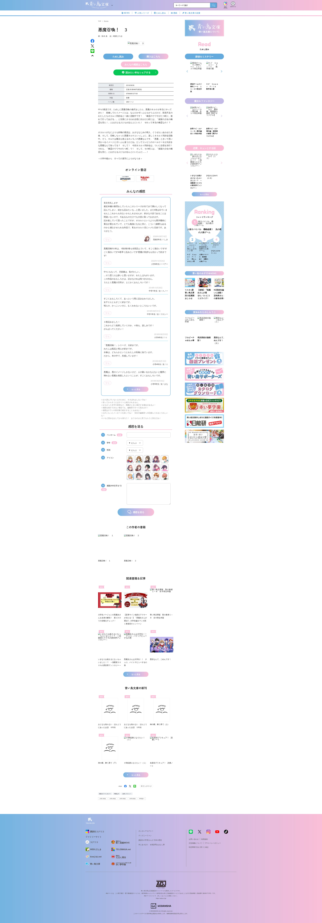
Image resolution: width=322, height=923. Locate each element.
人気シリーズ (143, 13)
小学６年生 (132, 799)
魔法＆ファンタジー (105, 794)
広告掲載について (195, 843)
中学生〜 (141, 799)
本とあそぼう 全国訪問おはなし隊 (151, 844)
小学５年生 (122, 799)
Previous (188, 71)
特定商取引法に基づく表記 (198, 847)
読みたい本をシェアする (138, 72)
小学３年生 (102, 799)
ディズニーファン (145, 835)
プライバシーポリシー (213, 843)
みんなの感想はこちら (136, 64)
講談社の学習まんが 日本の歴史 (150, 840)
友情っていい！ (127, 794)
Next (221, 71)
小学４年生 (112, 799)
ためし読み (161, 13)
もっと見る (135, 389)
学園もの (116, 794)
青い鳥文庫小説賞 (192, 13)
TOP (99, 21)
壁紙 (175, 13)
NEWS (127, 13)
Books (106, 21)
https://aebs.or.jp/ (161, 898)
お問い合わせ (194, 839)
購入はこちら (153, 56)
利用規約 (204, 839)
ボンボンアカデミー (145, 831)
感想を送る (138, 512)
